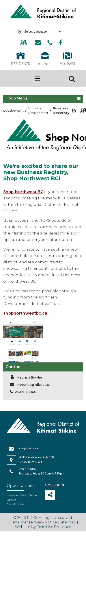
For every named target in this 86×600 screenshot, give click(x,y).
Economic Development (38, 110)
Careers (11, 499)
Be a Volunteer (16, 504)
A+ (19, 42)
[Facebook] (60, 42)
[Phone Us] (49, 42)
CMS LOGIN (54, 485)
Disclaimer (18, 522)
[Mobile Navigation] (37, 78)
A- (29, 42)
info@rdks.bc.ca (28, 448)
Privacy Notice (44, 522)
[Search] (72, 78)
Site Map (68, 522)
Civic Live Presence (53, 527)
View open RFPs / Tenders (23, 495)
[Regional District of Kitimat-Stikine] (43, 12)
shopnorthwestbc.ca (25, 313)
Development (13, 110)
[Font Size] (23, 43)
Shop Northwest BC (23, 191)
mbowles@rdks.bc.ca (33, 385)
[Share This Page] (50, 495)
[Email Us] (38, 42)
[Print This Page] (74, 110)
